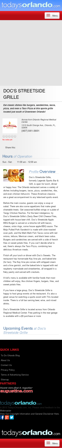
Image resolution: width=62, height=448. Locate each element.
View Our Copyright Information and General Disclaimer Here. (29, 413)
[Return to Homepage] (21, 402)
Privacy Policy (8, 369)
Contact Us (6, 365)
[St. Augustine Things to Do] (16, 390)
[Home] (31, 5)
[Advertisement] (31, 53)
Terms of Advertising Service (15, 374)
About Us (5, 360)
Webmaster (5, 410)
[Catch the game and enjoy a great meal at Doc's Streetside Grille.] (13, 175)
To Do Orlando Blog (10, 355)
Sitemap (5, 379)
